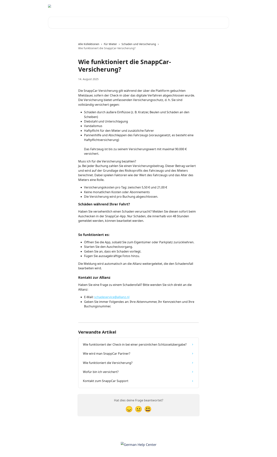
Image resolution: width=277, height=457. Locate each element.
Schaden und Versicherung (139, 44)
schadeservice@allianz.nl (111, 297)
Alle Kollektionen (88, 44)
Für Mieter (110, 44)
